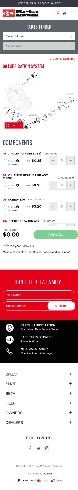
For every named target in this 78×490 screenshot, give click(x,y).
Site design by (34, 473)
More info (28, 245)
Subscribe (61, 305)
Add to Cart (55, 234)
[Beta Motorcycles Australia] (22, 12)
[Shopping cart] (65, 13)
